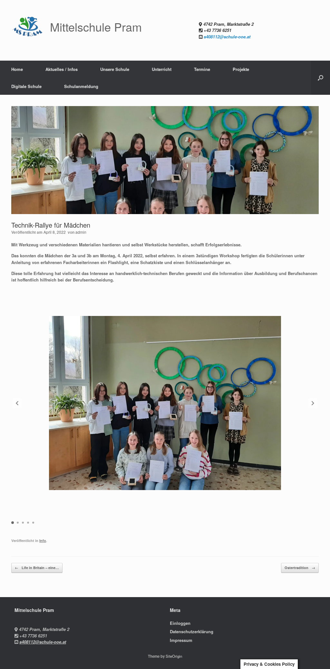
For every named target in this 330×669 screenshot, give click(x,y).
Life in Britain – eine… (37, 567)
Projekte (241, 69)
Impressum (181, 640)
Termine (202, 69)
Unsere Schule (114, 69)
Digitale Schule (26, 86)
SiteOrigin (174, 656)
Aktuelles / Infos (61, 69)
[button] (320, 78)
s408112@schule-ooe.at (227, 37)
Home (17, 69)
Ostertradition (300, 567)
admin (80, 232)
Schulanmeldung (81, 86)
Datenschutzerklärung (191, 631)
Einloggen (180, 623)
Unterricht (161, 69)
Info (42, 540)
